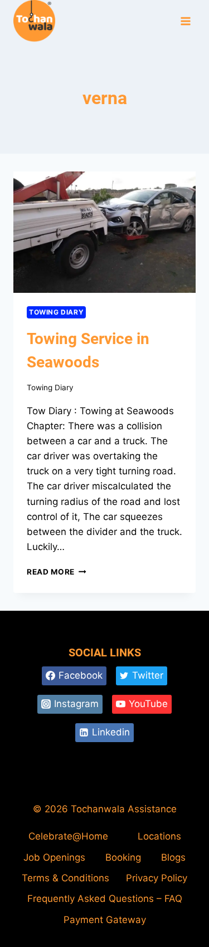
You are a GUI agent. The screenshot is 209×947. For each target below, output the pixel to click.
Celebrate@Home (68, 836)
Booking (123, 857)
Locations (159, 836)
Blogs (173, 857)
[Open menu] (185, 21)
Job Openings (54, 857)
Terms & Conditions (65, 878)
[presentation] (104, 232)
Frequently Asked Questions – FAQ (104, 898)
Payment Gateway (105, 919)
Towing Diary (56, 312)
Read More (56, 571)
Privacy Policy (156, 878)
